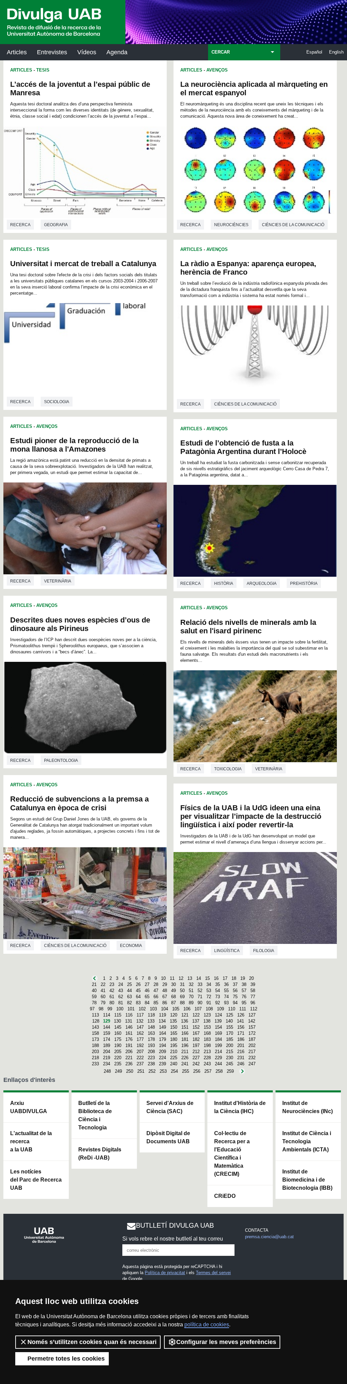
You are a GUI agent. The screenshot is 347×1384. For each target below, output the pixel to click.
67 (164, 996)
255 (185, 1071)
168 (207, 1033)
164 (162, 1033)
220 (117, 1057)
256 (196, 1071)
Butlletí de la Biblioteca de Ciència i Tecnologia (95, 1115)
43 (120, 990)
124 (218, 1014)
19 (242, 978)
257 (207, 1071)
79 (103, 1002)
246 (240, 1063)
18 (233, 978)
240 (173, 1063)
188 (95, 1045)
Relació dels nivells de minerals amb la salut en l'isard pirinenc (248, 626)
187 (252, 1039)
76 (244, 996)
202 (252, 1045)
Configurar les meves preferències (226, 1342)
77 (252, 996)
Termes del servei (213, 1272)
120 (173, 1014)
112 (253, 1008)
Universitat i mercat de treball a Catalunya (83, 263)
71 (200, 996)
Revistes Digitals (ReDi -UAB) (99, 1154)
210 (173, 1051)
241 (184, 1063)
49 (173, 990)
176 (128, 1039)
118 (151, 1014)
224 (162, 1057)
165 (173, 1033)
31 (182, 984)
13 (189, 978)
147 (140, 1027)
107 (198, 1008)
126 (240, 1014)
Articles (17, 52)
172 (252, 1033)
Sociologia (56, 401)
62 (120, 996)
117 (140, 1014)
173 (95, 1039)
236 (128, 1063)
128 (95, 1021)
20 (251, 978)
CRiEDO (225, 1196)
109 (220, 1008)
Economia (131, 945)
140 (229, 1021)
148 (151, 1027)
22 (103, 984)
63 (129, 996)
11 (172, 978)
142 (251, 1021)
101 (131, 1008)
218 (95, 1057)
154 (218, 1027)
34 (208, 984)
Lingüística (227, 950)
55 (226, 990)
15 (207, 978)
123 (207, 1014)
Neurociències (231, 224)
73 (217, 996)
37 (235, 984)
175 (117, 1039)
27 (147, 984)
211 (184, 1051)
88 (182, 1002)
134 (162, 1021)
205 (117, 1051)
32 (191, 984)
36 (226, 984)
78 (94, 1002)
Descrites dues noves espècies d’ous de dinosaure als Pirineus (80, 624)
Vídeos (86, 52)
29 (164, 984)
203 (95, 1051)
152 (196, 1027)
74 (226, 996)
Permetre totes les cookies (66, 1358)
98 (101, 1008)
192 (140, 1045)
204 (106, 1051)
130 (117, 1021)
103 (153, 1008)
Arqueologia (262, 583)
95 (244, 1002)
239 (162, 1063)
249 (118, 1071)
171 (240, 1033)
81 (120, 1002)
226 (184, 1057)
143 (95, 1027)
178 (151, 1039)
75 (235, 996)
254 (174, 1071)
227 (196, 1057)
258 (219, 1071)
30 (173, 984)
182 (196, 1039)
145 (117, 1027)
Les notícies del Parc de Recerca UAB (36, 1180)
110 (231, 1008)
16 (216, 978)
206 (128, 1051)
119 (162, 1014)
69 (182, 996)
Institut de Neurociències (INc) (307, 1107)
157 (252, 1027)
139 (218, 1021)
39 (252, 984)
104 (164, 1008)
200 (229, 1045)
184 (218, 1039)
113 (95, 1014)
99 (109, 1008)
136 (184, 1021)
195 (173, 1045)
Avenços (47, 426)
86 (164, 1002)
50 (182, 990)
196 (184, 1045)
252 (152, 1071)
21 (94, 984)
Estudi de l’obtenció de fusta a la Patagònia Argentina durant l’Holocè (243, 447)
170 (229, 1033)
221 (128, 1057)
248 (107, 1071)
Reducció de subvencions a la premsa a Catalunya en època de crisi (79, 803)
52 (200, 990)
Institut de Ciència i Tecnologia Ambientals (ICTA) (306, 1141)
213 (207, 1051)
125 (229, 1014)
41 (103, 990)
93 (226, 1002)
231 (240, 1057)
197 (196, 1045)
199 (218, 1045)
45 (138, 990)
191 (128, 1045)
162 (140, 1033)
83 (138, 1002)
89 (191, 1002)
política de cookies (206, 1324)
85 (156, 1002)
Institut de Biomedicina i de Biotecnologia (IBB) (307, 1180)
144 (106, 1027)
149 (162, 1027)
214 (218, 1051)
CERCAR (220, 52)
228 (207, 1057)
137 (195, 1021)
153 (207, 1027)
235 (117, 1063)
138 (206, 1021)
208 (151, 1051)
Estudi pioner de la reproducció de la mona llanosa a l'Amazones (74, 444)
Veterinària (57, 581)
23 (111, 984)
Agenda (116, 52)
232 (252, 1057)
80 (111, 1002)
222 (140, 1057)
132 (139, 1021)
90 (200, 1002)
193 (151, 1045)
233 (95, 1063)
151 (184, 1027)
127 (252, 1014)
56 (235, 990)
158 (95, 1033)
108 (209, 1008)
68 (173, 996)
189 (106, 1045)
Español (314, 52)
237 (140, 1063)
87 (173, 1002)
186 (240, 1039)
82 (129, 1002)
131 (128, 1021)
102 (142, 1008)
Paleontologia (61, 760)
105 (175, 1008)
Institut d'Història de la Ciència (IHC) (240, 1107)
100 (119, 1008)
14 (198, 978)
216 (240, 1051)
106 (186, 1008)
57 (244, 990)
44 (129, 990)
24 (120, 984)
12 (181, 978)
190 (117, 1045)
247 (252, 1063)
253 (163, 1071)
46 (147, 990)
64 (138, 996)
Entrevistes (52, 52)
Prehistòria (304, 583)
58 (252, 990)
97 (92, 1008)
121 (184, 1014)
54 (217, 990)
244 (218, 1063)
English (336, 52)
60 (103, 996)
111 (242, 1008)
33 (200, 984)
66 (156, 996)
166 (184, 1033)
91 (208, 1002)
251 (140, 1071)
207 (140, 1051)
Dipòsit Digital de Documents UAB (168, 1137)
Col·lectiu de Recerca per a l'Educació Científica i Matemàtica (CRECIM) (232, 1153)
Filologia (263, 950)
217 (252, 1051)
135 (173, 1021)
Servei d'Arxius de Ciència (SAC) (169, 1107)
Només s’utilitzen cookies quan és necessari (92, 1342)
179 (162, 1039)
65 (147, 996)
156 (240, 1027)
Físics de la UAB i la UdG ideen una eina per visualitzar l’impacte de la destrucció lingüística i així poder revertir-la (250, 816)
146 (128, 1027)
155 (229, 1027)
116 (128, 1014)
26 (138, 984)
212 (196, 1051)
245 (229, 1063)
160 (117, 1033)
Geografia (56, 224)
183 (207, 1039)
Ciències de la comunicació (75, 945)
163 (151, 1033)
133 (151, 1021)
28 (156, 984)
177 (140, 1039)
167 (196, 1033)
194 (162, 1045)
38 (244, 984)
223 (151, 1057)
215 (229, 1051)
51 (191, 990)
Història (223, 583)
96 (252, 1002)
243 (207, 1063)
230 (229, 1057)
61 (111, 996)
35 (217, 984)
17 (225, 978)
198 (207, 1045)
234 (106, 1063)
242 (196, 1063)
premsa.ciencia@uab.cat (269, 1236)
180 (173, 1039)
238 (151, 1063)
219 (106, 1057)
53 (208, 990)
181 (184, 1039)
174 (106, 1039)
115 (117, 1014)
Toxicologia (228, 769)
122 (196, 1014)
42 (111, 990)
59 (94, 996)
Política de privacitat (165, 1272)
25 (129, 984)
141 (240, 1021)
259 (230, 1071)
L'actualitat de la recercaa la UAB (31, 1141)
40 (94, 990)
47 (156, 990)
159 (106, 1033)
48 (164, 990)
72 (208, 996)
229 (218, 1057)
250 (129, 1071)
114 (106, 1014)
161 (128, 1033)
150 (173, 1027)
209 (162, 1051)
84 (147, 1002)
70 (191, 996)
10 (163, 978)
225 (173, 1057)
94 (235, 1002)
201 (240, 1045)
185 (229, 1039)
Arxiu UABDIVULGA (28, 1107)
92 (217, 1002)
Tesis (42, 70)
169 (218, 1033)
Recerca (20, 224)
